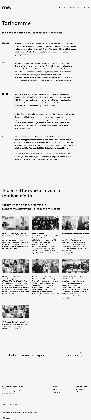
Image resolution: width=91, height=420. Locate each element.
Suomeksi (5, 404)
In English (13, 404)
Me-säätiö (62, 8)
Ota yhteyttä (73, 355)
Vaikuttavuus (74, 8)
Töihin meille (57, 392)
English (8, 418)
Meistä (55, 386)
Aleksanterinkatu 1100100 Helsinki (82, 388)
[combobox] (8, 418)
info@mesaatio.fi (82, 392)
